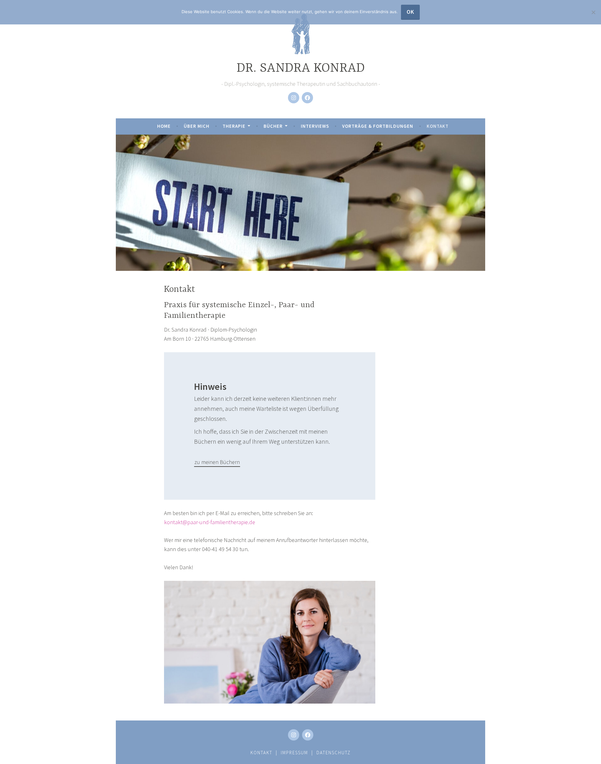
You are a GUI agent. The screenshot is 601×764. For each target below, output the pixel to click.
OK (410, 11)
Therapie (234, 126)
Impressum (294, 753)
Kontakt (438, 126)
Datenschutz (333, 753)
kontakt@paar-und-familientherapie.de (209, 522)
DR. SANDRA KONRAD (301, 68)
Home (164, 126)
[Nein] (593, 12)
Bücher (273, 126)
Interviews (315, 126)
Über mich (196, 126)
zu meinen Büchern (217, 462)
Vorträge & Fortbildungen (377, 126)
